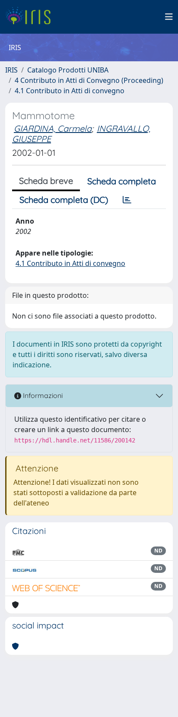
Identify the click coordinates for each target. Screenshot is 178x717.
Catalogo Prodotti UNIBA (67, 70)
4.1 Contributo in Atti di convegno (69, 90)
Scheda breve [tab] (46, 180)
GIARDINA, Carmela (53, 128)
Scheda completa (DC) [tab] (63, 199)
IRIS (11, 70)
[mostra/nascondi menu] (169, 17)
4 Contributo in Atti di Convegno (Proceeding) (89, 80)
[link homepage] (31, 16)
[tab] (127, 200)
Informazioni (42, 395)
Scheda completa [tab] (121, 181)
